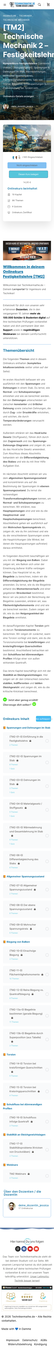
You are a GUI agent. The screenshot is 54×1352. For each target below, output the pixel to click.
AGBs (43, 1340)
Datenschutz (30, 1340)
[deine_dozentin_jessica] (11, 1206)
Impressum (12, 1340)
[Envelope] (36, 1249)
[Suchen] (40, 4)
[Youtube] (30, 1249)
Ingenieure (10, 15)
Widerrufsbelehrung (20, 1344)
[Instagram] (18, 1249)
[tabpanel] (27, 470)
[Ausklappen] (6, 736)
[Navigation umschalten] (5, 4)
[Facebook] (24, 1249)
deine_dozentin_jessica (33, 1205)
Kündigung (40, 1344)
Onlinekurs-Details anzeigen (18, 96)
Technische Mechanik (16, 20)
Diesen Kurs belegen (28, 174)
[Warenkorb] (48, 4)
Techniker (25, 15)
